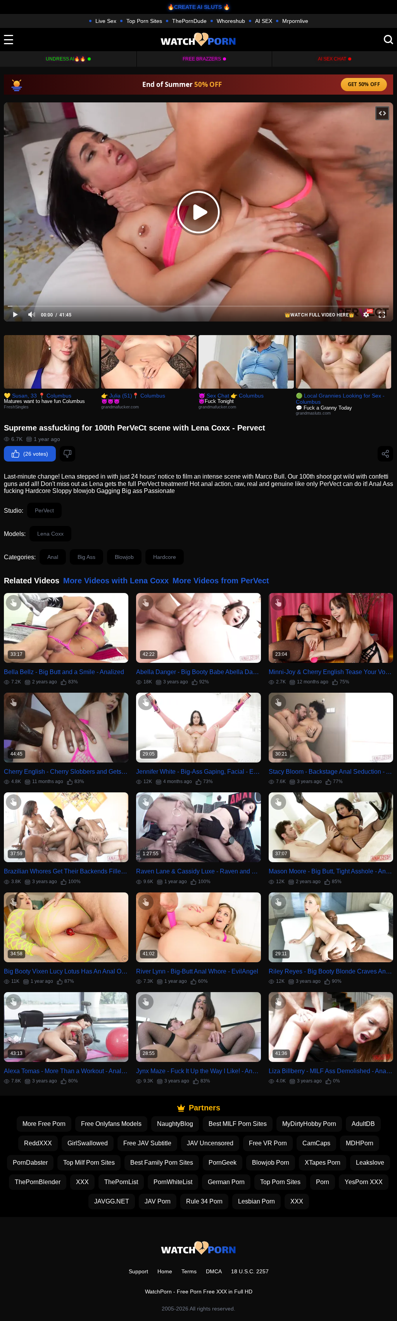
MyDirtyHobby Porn (309, 1123)
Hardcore (164, 557)
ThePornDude (189, 21)
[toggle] (8, 39)
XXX (82, 1182)
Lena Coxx (50, 534)
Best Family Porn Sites (161, 1162)
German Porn (226, 1182)
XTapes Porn (322, 1162)
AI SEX (263, 21)
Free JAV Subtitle (147, 1143)
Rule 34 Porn (204, 1201)
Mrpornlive (295, 21)
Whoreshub (231, 21)
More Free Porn (44, 1123)
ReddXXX (38, 1143)
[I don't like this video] (67, 454)
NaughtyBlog (175, 1123)
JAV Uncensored (210, 1143)
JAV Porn (158, 1201)
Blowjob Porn (270, 1162)
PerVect (44, 510)
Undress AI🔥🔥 (66, 59)
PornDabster (30, 1162)
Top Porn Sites (144, 21)
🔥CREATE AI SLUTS (194, 7)
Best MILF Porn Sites (238, 1123)
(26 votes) (35, 454)
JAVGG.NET (111, 1201)
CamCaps (316, 1143)
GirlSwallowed (87, 1143)
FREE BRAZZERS (202, 59)
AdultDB (363, 1123)
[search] (388, 39)
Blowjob (124, 557)
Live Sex (105, 21)
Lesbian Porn (256, 1201)
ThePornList (121, 1182)
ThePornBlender (37, 1182)
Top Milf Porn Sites (89, 1162)
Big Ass (86, 557)
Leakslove (370, 1162)
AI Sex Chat (332, 59)
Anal (52, 557)
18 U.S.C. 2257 (250, 1271)
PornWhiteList (173, 1182)
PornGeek (222, 1162)
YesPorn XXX (364, 1182)
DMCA (214, 1271)
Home (164, 1271)
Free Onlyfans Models (111, 1123)
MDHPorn (359, 1143)
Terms (189, 1271)
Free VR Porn (268, 1143)
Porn (322, 1182)
